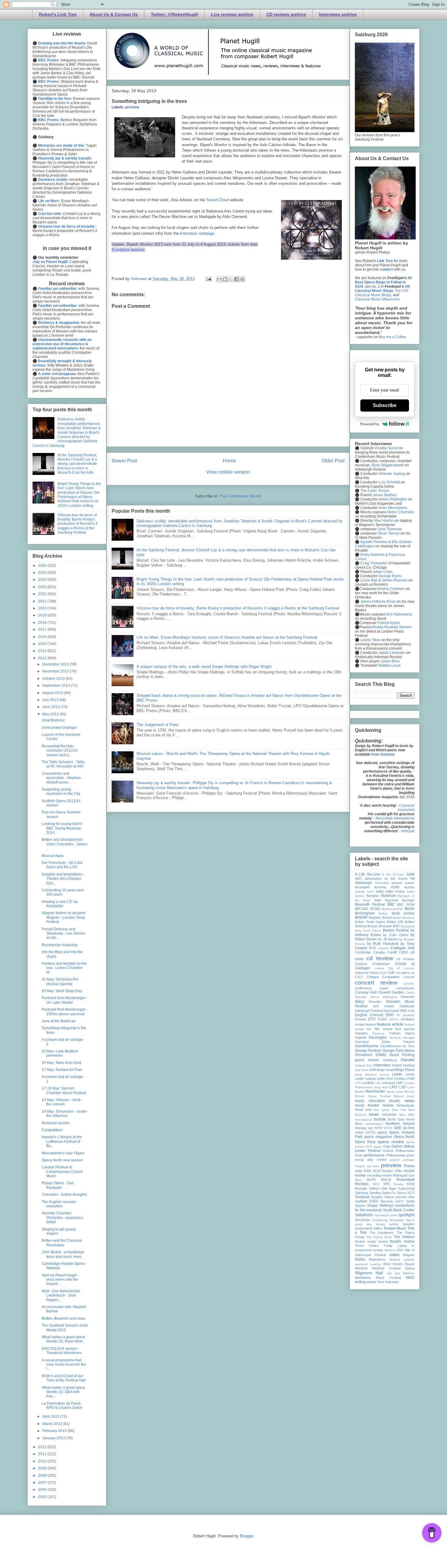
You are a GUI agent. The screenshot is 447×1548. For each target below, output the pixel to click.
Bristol (387, 917)
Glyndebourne (367, 1046)
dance (374, 997)
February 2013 (55, 1431)
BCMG (375, 909)
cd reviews (405, 959)
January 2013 (54, 1438)
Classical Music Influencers (377, 299)
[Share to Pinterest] (242, 279)
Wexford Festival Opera (393, 1268)
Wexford (361, 1268)
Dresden (375, 1001)
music (410, 1096)
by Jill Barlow (388, 939)
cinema (379, 968)
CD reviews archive (286, 14)
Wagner (408, 1255)
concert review (376, 982)
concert (408, 977)
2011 (42, 1454)
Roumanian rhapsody (60, 945)
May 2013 (51, 714)
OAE (397, 1128)
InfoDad (407, 831)
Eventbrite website (128, 249)
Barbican (388, 895)
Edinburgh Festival (368, 1011)
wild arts (393, 1273)
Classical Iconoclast (406, 807)
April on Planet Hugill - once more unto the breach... (60, 1279)
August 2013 (53, 693)
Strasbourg (380, 1220)
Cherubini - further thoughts (64, 1194)
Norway (360, 1128)
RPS (386, 1184)
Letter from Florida (390, 1078)
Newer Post (124, 460)
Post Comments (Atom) (240, 496)
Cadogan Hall (402, 948)
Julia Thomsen (390, 529)
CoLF (359, 977)
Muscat (398, 1096)
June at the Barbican (59, 1021)
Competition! (52, 1130)
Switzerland (363, 1228)
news (374, 1114)
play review (376, 1159)
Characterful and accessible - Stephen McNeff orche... (61, 778)
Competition (391, 977)
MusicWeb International (395, 818)
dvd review (383, 1006)
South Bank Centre (398, 1210)
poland (395, 1159)
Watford (394, 1259)
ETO (372, 1019)
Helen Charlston (400, 512)
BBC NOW (405, 904)
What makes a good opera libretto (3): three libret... (63, 1339)
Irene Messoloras (393, 508)
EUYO (394, 1019)
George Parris (390, 576)
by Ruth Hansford (382, 944)
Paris (358, 1155)
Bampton (372, 895)
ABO (358, 878)
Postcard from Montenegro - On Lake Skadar (65, 1000)
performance (374, 1155)
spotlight (406, 1214)
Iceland (360, 1065)
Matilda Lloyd (389, 665)
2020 (42, 608)
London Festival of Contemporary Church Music (62, 1171)
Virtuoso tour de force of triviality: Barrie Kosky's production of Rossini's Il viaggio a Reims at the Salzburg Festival (238, 608)
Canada (379, 952)
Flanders (361, 1033)
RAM (367, 1171)
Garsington (378, 1037)
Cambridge (363, 952)
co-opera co (405, 972)
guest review (367, 1060)
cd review (379, 958)
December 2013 (56, 664)
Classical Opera (367, 972)
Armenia (380, 887)
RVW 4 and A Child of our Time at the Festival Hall (64, 1378)
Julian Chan (382, 572)
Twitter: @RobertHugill (174, 14)
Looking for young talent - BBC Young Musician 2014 (63, 828)
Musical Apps (53, 856)
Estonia (360, 1019)
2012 (42, 1447)
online (359, 1132)
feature (371, 1024)
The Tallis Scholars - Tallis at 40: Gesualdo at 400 (63, 764)
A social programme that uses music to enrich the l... (64, 1364)
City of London (401, 968)
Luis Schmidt (389, 482)
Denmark (407, 997)
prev (376, 1166)
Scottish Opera (382, 1197)
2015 (42, 644)
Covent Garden (391, 992)
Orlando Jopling (392, 474)
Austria (409, 887)
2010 (42, 1461)
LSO (402, 1087)
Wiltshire (408, 1273)
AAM (410, 874)
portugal (408, 1159)
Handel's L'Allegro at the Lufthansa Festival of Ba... (62, 1141)
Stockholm (362, 1220)
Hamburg (390, 1060)
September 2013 (56, 685)
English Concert (369, 1015)
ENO (390, 1015)
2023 (42, 587)
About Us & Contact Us (114, 14)
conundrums (405, 988)
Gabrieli (360, 1037)
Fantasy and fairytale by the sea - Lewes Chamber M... (64, 967)
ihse (369, 1065)
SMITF (399, 1201)
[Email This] (219, 279)
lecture (384, 1074)
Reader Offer (392, 1171)
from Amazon (383, 754)
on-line (408, 1128)
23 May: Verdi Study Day (62, 991)
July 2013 (50, 700)
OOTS (370, 1132)
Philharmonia (395, 1155)
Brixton (372, 926)
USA (399, 1250)
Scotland (362, 1197)
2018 (42, 622)
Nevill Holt (363, 1109)
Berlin (409, 909)
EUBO (382, 1019)
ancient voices (402, 883)
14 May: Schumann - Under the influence (64, 1113)
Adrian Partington (392, 499)
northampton (374, 1123)
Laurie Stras (369, 640)
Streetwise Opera (401, 1220)
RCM (376, 1171)
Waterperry (377, 1259)
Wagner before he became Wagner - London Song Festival (64, 917)
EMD (403, 1011)
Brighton (375, 917)
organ (377, 1146)
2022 (42, 594)
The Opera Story (379, 1237)
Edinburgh (407, 1006)
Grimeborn (363, 1055)
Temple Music (395, 1228)
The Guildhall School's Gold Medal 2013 (65, 1327)
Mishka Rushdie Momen (392, 627)
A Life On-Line (367, 874)
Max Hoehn (383, 520)
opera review (391, 1141)
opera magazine (378, 1137)
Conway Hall (366, 992)
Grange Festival (368, 1050)
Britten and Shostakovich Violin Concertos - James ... (65, 844)
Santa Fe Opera (394, 1193)
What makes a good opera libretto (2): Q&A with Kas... (63, 1392)
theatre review (402, 1241)
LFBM (410, 1078)
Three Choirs (367, 1246)
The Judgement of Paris (158, 724)
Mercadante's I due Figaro (63, 1153)
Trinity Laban (395, 1246)
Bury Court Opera (368, 930)
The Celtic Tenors (374, 491)
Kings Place (404, 1070)
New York (399, 1109)
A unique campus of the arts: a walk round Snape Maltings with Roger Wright (204, 666)
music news (401, 1100)
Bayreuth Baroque (399, 900)
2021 (42, 601)
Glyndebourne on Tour (397, 1046)
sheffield (361, 1201)
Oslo (386, 1146)
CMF (391, 972)
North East (396, 1119)
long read (381, 1087)
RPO (376, 1184)
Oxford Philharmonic (398, 1151)
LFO (358, 1083)
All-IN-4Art (382, 883)
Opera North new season (62, 1160)
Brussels (385, 926)
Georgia (408, 1037)
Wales (360, 1259)
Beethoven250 (392, 909)
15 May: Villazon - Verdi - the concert (62, 1102)
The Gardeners (381, 1232)
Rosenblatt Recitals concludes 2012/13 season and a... (60, 750)
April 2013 (51, 1416)
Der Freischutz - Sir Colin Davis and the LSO (62, 865)
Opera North (403, 1137)
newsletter (389, 1114)
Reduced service (56, 1123)
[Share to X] (231, 279)
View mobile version (228, 472)
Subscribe (385, 405)
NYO (378, 1128)
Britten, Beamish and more (63, 1318)
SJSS (373, 1201)
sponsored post (386, 1215)
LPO (393, 1087)
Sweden (408, 1224)
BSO (396, 926)
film (369, 1029)
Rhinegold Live (404, 1175)
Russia (398, 1184)
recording (374, 1175)
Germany (362, 1042)
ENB (411, 1011)
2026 (42, 565)
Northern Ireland (400, 1124)
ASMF (395, 887)
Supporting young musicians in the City (61, 791)
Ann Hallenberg (399, 614)
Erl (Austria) (405, 1015)
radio (358, 1171)
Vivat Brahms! (53, 720)
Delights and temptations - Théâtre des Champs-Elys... (63, 878)
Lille (377, 1083)
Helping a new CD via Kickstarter (60, 904)
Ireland (397, 1065)
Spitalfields (364, 1215)
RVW (410, 1184)
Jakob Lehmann (392, 653)
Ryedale (361, 1188)
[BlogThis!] (225, 279)
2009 (42, 1468)
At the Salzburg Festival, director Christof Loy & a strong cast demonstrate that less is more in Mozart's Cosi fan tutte (77, 464)
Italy (358, 1070)
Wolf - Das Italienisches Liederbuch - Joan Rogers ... (61, 1295)
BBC (391, 904)
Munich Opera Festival (372, 1096)
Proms (409, 1166)
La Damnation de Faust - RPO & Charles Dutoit (62, 1405)
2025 (42, 572)
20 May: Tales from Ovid (61, 1063)
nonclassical (363, 1119)
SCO (410, 1193)
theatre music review (371, 1241)
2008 (42, 1475)
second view (404, 1197)
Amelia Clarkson (391, 589)
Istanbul (408, 1065)
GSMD (381, 1055)
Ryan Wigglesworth (388, 465)
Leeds (397, 1074)
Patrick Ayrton (389, 623)
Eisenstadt (391, 1011)
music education (370, 1101)
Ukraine (389, 1250)
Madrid (359, 1091)
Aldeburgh (363, 883)
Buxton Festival (396, 930)
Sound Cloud (217, 200)
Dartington (390, 997)
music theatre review (374, 1105)
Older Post (333, 460)
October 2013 (54, 678)
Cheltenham (381, 964)
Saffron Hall (378, 1188)
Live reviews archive (232, 14)
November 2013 (56, 671)
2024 (42, 579)
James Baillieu (384, 495)
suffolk (393, 1224)
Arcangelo (362, 887)
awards (360, 891)
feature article (390, 1024)
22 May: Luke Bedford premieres (60, 1053)
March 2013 (52, 1424)
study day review (370, 1224)
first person (405, 1029)
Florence (378, 1033)
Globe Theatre (398, 1042)
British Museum (403, 917)
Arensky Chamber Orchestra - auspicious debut (62, 1217)
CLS (383, 972)
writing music (365, 1282)
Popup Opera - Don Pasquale (58, 1185)
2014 (42, 651)
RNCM (386, 1179)
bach (370, 891)
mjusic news (394, 1091)
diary (359, 1001)
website (409, 1259)
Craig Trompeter (373, 563)
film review (383, 1029)
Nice (402, 1114)
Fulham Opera (402, 1033)
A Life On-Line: (393, 874)
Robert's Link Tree (58, 14)
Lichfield (368, 1083)
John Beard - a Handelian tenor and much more (63, 1254)
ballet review (395, 891)
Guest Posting (401, 1055)
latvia (358, 1074)
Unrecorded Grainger (59, 727)
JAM (372, 1070)
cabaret (383, 948)
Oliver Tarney (389, 533)
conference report (371, 988)
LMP (399, 1083)
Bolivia (383, 913)
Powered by (369, 424)
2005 (42, 1497)
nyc (370, 1128)
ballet (379, 891)
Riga (358, 1179)
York (380, 1282)
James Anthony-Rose (378, 601)
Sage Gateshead (401, 1188)
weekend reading (368, 1264)
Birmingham (365, 913)
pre (369, 1166)
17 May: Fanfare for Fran (62, 1070)
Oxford (396, 1146)
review (387, 1175)
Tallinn (377, 1228)
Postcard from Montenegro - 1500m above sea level (65, 1011)
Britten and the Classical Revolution (62, 1242)
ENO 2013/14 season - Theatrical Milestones (61, 1350)
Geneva (395, 1037)
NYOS (387, 1128)
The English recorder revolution (59, 1204)
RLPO (371, 1179)
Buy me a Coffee (392, 337)
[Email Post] (208, 278)
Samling (375, 1193)
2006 (42, 1489)
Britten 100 (395, 922)
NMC (411, 1114)
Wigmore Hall (369, 1272)
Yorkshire (392, 1282)
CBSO (403, 952)
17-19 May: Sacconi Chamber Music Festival (64, 1090)
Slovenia (386, 1201)
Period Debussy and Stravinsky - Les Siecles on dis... (63, 933)
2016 (42, 637)
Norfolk (380, 1119)
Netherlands (405, 1105)
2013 (42, 658)
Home (229, 460)
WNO (410, 1278)
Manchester (375, 1091)
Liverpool (388, 1083)
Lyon (410, 1087)
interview (381, 1064)
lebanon (371, 1074)
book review (403, 913)
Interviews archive (338, 14)
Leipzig (370, 1078)
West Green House (399, 1264)
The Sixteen (404, 1237)
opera (382, 1132)
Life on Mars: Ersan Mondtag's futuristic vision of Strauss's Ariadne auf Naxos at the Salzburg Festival (227, 637)
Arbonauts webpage (197, 233)
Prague (360, 1166)
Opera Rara (365, 1142)
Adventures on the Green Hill (389, 878)
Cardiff (392, 952)
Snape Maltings (380, 1205)
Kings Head (385, 1070)
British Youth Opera (370, 922)
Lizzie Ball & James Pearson (383, 580)
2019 (42, 615)
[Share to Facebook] (237, 279)
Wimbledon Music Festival (378, 1277)
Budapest (407, 926)
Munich (409, 1091)
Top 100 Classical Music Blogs (381, 293)
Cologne (373, 977)
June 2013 (51, 707)
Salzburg (361, 1193)
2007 (42, 1482)
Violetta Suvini (386, 448)
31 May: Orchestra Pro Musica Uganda (60, 981)
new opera (381, 1109)
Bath (378, 900)
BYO (372, 948)
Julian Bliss (390, 661)
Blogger (246, 1536)
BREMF (361, 917)
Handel (407, 1059)
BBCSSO (362, 909)
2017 (42, 629)
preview (132, 107)
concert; (408, 983)
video (394, 1254)
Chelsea (361, 964)
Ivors (365, 1070)
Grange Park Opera (398, 1050)
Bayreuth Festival (370, 904)
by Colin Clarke (395, 935)
